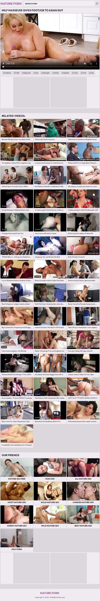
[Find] (97, 3)
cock (76, 73)
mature (8, 73)
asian (57, 73)
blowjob (46, 73)
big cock (27, 73)
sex (92, 73)
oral (84, 73)
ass (37, 73)
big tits (66, 73)
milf (17, 73)
